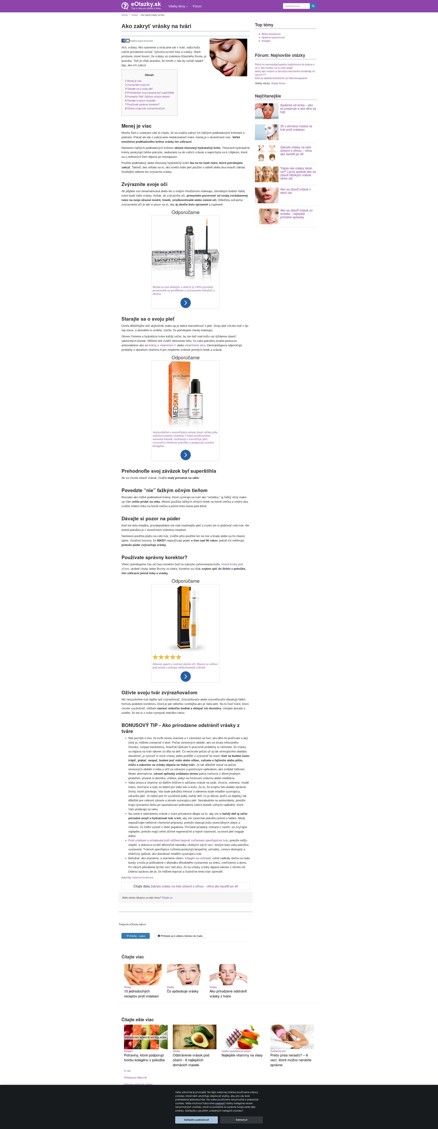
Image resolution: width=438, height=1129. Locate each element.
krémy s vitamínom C (162, 345)
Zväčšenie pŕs (278, 1051)
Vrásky (127, 987)
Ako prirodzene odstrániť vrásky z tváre (228, 993)
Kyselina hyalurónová (273, 37)
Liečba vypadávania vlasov (236, 1051)
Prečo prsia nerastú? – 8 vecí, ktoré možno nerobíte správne (290, 1060)
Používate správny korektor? (143, 104)
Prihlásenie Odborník (135, 1077)
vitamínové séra (195, 345)
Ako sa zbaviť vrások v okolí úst (295, 191)
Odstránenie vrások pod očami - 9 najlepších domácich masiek (191, 1060)
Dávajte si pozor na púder (141, 100)
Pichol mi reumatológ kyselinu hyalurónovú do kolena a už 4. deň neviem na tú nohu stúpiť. (284, 66)
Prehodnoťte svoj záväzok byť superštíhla (150, 92)
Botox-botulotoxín (271, 34)
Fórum (197, 6)
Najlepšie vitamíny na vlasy (242, 1055)
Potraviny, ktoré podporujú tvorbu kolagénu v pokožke (144, 1057)
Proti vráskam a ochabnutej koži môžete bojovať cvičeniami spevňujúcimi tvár (178, 840)
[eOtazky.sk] (126, 6)
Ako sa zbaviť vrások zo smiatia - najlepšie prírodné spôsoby (296, 213)
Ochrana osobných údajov (138, 1084)
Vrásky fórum (278, 83)
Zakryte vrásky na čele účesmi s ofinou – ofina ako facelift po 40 (194, 886)
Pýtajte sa (167, 897)
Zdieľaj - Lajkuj (137, 936)
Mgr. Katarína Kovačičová (140, 877)
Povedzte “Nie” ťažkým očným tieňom (148, 96)
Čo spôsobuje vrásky (182, 991)
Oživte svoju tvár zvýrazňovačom (146, 108)
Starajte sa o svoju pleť (140, 88)
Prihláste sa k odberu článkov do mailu (181, 936)
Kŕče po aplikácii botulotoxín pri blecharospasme (281, 78)
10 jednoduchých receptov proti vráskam (141, 993)
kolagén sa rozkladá (198, 858)
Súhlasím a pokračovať (196, 1119)
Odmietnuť (241, 1119)
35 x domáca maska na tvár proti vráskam (296, 128)
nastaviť (220, 1103)
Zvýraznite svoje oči (138, 84)
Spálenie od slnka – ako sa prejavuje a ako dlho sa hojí (298, 108)
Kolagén (266, 40)
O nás (127, 1070)
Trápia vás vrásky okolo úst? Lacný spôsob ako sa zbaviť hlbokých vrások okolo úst (298, 173)
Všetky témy (177, 6)
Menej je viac (134, 80)
